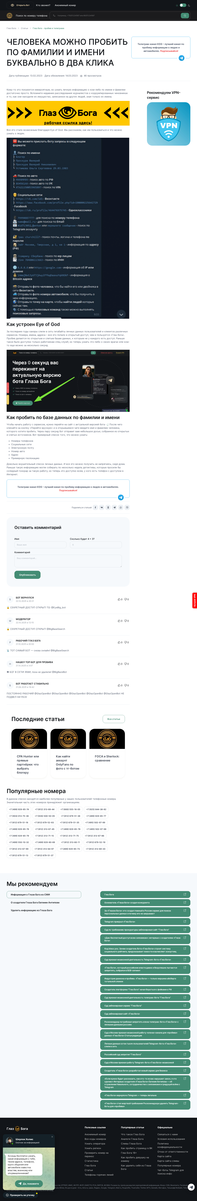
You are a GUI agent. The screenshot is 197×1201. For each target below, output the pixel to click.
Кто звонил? (43, 5)
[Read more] (29, 739)
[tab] (44, 902)
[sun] (177, 5)
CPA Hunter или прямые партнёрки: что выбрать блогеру (28, 764)
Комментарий (22, 552)
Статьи (24, 28)
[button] (52, 1136)
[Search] (185, 15)
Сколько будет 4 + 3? (82, 538)
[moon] (189, 5)
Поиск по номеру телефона (31, 15)
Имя (16, 538)
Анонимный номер (65, 5)
